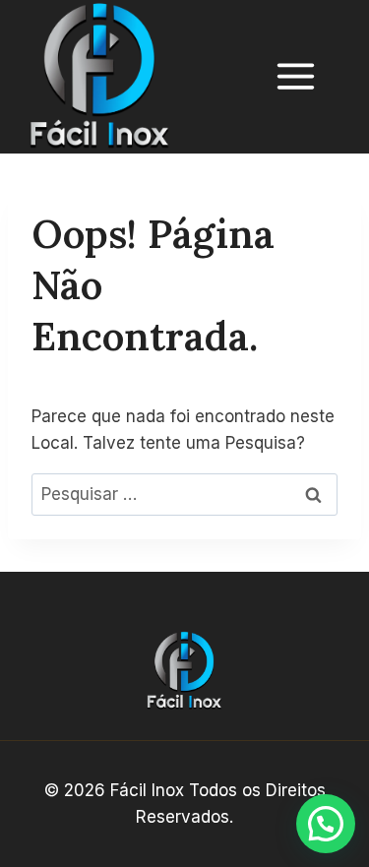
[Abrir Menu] (305, 76)
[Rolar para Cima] (325, 783)
